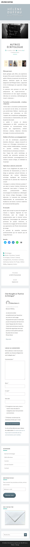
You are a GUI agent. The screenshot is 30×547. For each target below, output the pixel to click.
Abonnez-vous (9, 495)
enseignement (7, 259)
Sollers (15, 264)
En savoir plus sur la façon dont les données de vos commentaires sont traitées (15, 433)
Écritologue (8, 253)
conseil (17, 255)
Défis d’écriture (8, 457)
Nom (7, 383)
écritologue (6, 257)
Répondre (8, 339)
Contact (6, 468)
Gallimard (6, 262)
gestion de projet (14, 262)
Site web (7, 398)
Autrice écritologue (9, 454)
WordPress (24, 543)
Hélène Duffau (7, 2)
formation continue (17, 259)
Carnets (6, 461)
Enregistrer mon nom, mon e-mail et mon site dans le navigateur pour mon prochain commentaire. (14, 410)
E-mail (7, 391)
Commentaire (9, 359)
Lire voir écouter (8, 464)
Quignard (9, 264)
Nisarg (17, 545)
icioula (20, 50)
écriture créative (15, 257)
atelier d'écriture (10, 255)
